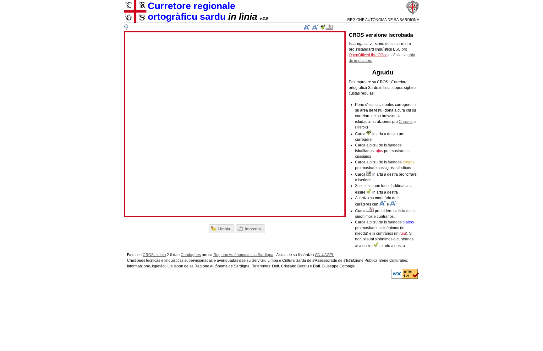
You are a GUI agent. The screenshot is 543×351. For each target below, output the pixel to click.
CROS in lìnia (154, 255)
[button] (221, 228)
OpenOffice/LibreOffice (368, 55)
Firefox (361, 127)
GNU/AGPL (324, 255)
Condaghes (191, 255)
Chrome (406, 121)
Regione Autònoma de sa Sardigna (243, 255)
